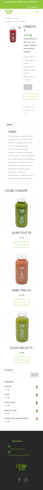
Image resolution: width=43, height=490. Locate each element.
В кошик (30, 96)
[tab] (21, 124)
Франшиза (17, 441)
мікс (33, 110)
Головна (7, 18)
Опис (9, 124)
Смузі (16, 21)
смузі (25, 113)
